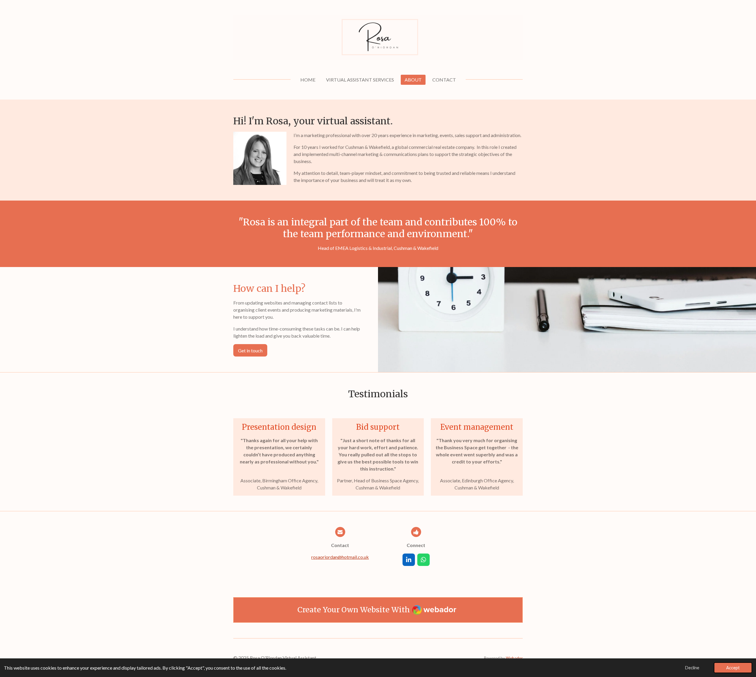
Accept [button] (733, 667)
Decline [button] (692, 667)
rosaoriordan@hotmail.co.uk (340, 557)
